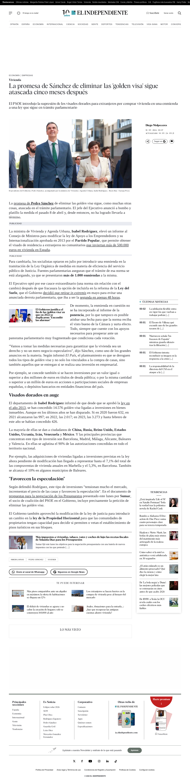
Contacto (82, 707)
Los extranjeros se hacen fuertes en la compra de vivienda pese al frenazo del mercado (106, 594)
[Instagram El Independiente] (99, 761)
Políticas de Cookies (127, 769)
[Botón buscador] (179, 13)
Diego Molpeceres (156, 125)
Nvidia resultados (99, 2)
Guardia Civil (49, 726)
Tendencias (122, 24)
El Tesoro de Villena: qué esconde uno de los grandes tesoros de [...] (163, 325)
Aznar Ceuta (60, 2)
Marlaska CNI (113, 2)
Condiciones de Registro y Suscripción (100, 769)
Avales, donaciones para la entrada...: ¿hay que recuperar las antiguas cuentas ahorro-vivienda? (105, 609)
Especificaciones (85, 726)
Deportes (106, 24)
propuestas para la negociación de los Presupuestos (45, 496)
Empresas (27, 75)
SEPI (45, 711)
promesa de (34, 203)
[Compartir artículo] (148, 141)
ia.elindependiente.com (126, 732)
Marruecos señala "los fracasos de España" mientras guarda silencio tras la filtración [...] (161, 341)
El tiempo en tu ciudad (30, 13)
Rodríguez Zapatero (52, 718)
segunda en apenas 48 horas (100, 297)
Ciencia (70, 24)
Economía (38, 24)
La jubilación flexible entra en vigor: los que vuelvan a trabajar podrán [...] (162, 311)
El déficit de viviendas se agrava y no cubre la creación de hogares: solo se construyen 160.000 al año (45, 609)
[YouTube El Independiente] (90, 761)
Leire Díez (48, 730)
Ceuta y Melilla (126, 2)
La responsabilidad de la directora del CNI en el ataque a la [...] (161, 369)
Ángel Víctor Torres (74, 2)
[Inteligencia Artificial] (126, 727)
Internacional (55, 24)
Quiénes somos (84, 722)
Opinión (14, 24)
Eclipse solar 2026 (51, 707)
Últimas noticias (22, 2)
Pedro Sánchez (35, 560)
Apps (80, 718)
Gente (94, 24)
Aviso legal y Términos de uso (69, 769)
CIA (149, 2)
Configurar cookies (147, 769)
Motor (164, 24)
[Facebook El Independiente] (82, 761)
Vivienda (87, 2)
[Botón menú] (10, 13)
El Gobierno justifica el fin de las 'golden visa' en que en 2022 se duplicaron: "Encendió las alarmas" (50, 315)
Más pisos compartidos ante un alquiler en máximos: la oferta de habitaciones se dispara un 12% (47, 594)
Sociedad (83, 24)
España (26, 24)
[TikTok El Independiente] (116, 761)
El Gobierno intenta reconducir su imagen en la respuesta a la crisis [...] (163, 355)
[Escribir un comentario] (172, 141)
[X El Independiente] (74, 761)
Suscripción (83, 711)
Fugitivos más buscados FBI (164, 2)
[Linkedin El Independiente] (107, 761)
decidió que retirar (64, 293)
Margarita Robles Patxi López (42, 2)
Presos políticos (140, 2)
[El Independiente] (95, 13)
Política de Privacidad (44, 769)
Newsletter (83, 715)
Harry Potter (181, 2)
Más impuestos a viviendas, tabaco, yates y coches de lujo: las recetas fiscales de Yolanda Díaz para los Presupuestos (82, 538)
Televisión (138, 24)
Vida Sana (152, 24)
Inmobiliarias (17, 560)
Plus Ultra (47, 715)
